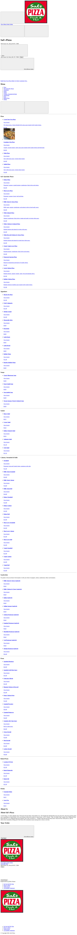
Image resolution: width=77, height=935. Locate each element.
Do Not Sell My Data (9, 884)
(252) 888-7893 (4, 864)
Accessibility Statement (9, 888)
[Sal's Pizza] (36, 22)
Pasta (5, 96)
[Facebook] (12, 878)
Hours (3, 55)
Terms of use (7, 886)
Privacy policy (7, 885)
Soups (5, 91)
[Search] (12, 31)
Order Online (10, 24)
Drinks (5, 99)
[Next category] (36, 107)
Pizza (5, 87)
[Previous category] (12, 107)
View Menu (4, 24)
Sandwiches (6, 95)
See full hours (4, 880)
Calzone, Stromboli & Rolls (10, 94)
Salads (5, 92)
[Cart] (36, 31)
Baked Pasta (6, 98)
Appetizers (6, 90)
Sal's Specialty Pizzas (9, 88)
